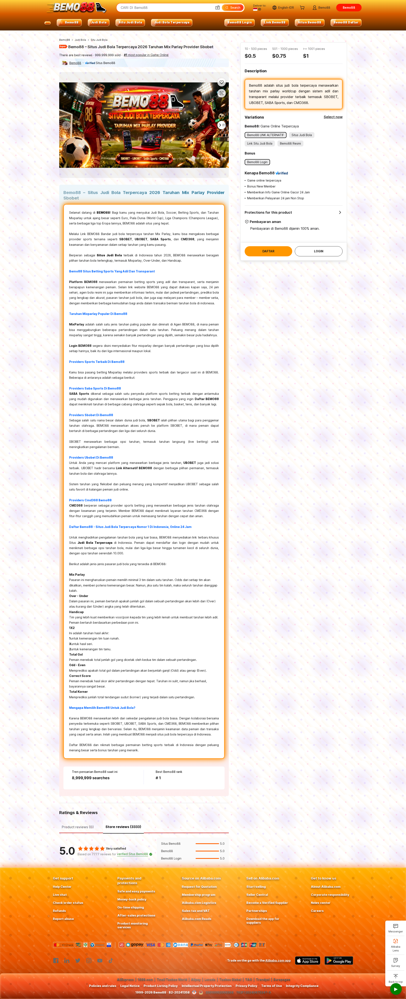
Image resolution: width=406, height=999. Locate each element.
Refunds (59, 911)
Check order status (68, 903)
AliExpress (125, 979)
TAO (248, 979)
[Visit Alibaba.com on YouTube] (100, 960)
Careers (317, 911)
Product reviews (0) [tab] (78, 827)
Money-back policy (131, 899)
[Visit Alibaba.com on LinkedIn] (67, 960)
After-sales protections (136, 915)
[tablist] (144, 826)
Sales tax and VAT (196, 911)
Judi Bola (80, 39)
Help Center (62, 886)
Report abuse (63, 919)
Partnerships (256, 911)
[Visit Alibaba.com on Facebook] (56, 960)
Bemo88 (64, 39)
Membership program (198, 895)
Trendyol (263, 979)
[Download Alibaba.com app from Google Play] (339, 960)
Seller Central (257, 895)
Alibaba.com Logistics (199, 903)
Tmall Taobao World (172, 979)
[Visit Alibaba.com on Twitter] (78, 960)
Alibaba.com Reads (196, 919)
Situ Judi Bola (99, 39)
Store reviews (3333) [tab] (123, 827)
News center (321, 903)
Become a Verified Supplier (267, 903)
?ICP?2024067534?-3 (253, 992)
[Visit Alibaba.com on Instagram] (89, 960)
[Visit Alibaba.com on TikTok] (111, 960)
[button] (217, 7)
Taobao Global (230, 979)
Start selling (256, 886)
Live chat (60, 895)
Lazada (209, 979)
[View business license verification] (194, 992)
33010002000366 (220, 992)
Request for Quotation (199, 886)
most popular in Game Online (146, 55)
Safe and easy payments (136, 891)
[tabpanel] (144, 851)
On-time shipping (130, 907)
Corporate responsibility (330, 895)
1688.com (145, 979)
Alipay (196, 979)
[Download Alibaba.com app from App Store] (307, 960)
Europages (281, 979)
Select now (333, 117)
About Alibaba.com (325, 886)
